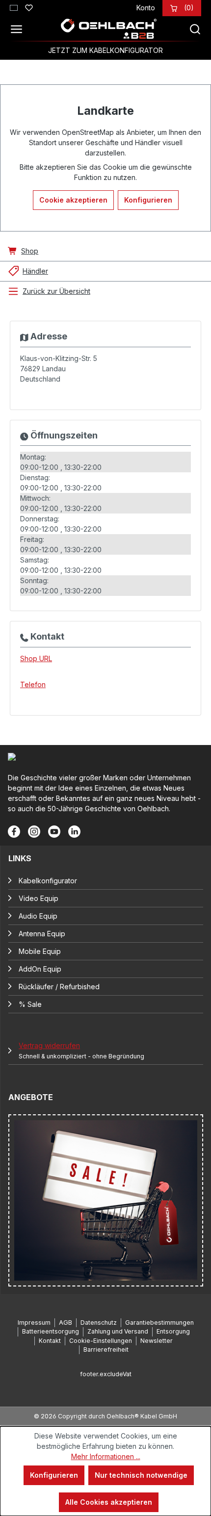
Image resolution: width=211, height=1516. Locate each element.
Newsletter (156, 1340)
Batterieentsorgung (50, 1331)
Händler (35, 271)
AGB (65, 1322)
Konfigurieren (148, 200)
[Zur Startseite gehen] (108, 29)
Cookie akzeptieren (73, 200)
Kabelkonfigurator (48, 880)
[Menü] (19, 29)
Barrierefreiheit (106, 1349)
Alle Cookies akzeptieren (108, 1502)
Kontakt (50, 1340)
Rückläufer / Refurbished (59, 986)
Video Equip (38, 898)
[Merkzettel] (29, 6)
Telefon (33, 684)
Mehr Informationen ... (105, 1456)
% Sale (30, 1004)
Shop (29, 251)
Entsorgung (173, 1331)
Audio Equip (38, 916)
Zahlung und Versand (117, 1331)
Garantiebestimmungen (159, 1322)
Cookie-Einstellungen (100, 1340)
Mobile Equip (40, 951)
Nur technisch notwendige (141, 1475)
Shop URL (36, 658)
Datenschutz (98, 1322)
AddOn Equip (40, 969)
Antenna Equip (42, 933)
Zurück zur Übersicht (56, 291)
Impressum (34, 1322)
